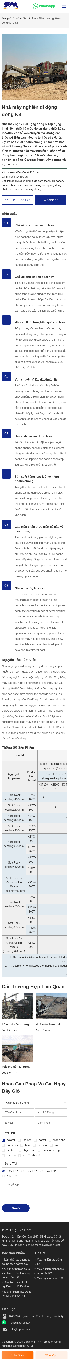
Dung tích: (11, 1163)
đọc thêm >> (9, 1030)
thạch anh (59, 1140)
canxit (42, 1140)
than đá (11, 1155)
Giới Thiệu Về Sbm (16, 1230)
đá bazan (12, 1145)
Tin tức (40, 1253)
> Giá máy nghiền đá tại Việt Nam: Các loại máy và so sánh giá (16, 1273)
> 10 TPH (50, 1170)
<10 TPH (12, 1175)
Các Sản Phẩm (26, 18)
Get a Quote (17, 1355)
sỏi (56, 1145)
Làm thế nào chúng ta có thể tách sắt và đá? (32, 1024)
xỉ (23, 1155)
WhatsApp (51, 1355)
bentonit (11, 1150)
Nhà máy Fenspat (48, 1024)
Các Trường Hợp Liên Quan (33, 986)
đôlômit (10, 1140)
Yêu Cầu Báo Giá (17, 200)
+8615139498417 (19, 1322)
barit (27, 1145)
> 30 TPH (31, 1170)
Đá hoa (26, 1140)
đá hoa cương (51, 1150)
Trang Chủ (8, 18)
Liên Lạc (8, 1309)
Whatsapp (50, 200)
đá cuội (36, 1155)
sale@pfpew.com (19, 1329)
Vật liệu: (10, 1132)
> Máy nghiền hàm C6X (48, 1278)
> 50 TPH (12, 1170)
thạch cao (29, 1150)
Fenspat (42, 1145)
